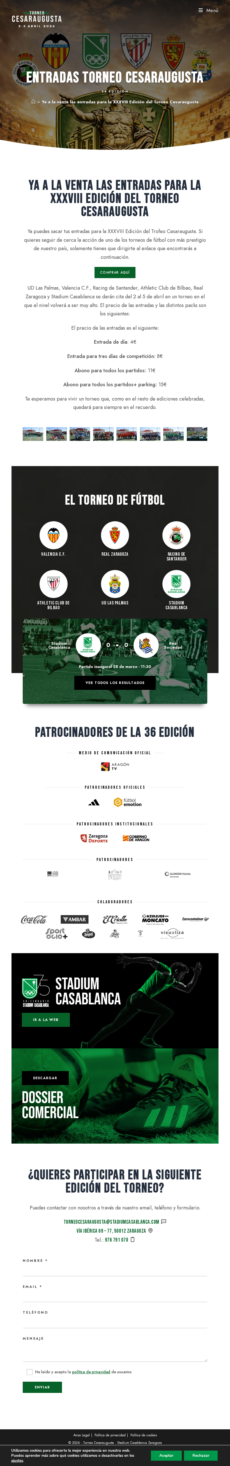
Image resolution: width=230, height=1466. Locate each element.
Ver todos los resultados (115, 682)
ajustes (17, 1460)
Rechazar (200, 1455)
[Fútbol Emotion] (128, 802)
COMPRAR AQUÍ (115, 272)
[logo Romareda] (177, 874)
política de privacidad (91, 1372)
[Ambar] (75, 919)
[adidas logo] (94, 802)
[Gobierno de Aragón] (136, 838)
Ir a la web (46, 1019)
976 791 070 (116, 1240)
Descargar (45, 1078)
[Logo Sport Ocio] (56, 933)
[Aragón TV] (115, 766)
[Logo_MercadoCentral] (115, 874)
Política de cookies (143, 1435)
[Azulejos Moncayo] (155, 919)
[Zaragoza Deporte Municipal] (94, 838)
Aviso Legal (81, 1435)
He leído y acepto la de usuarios (83, 1372)
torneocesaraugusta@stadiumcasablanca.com (111, 1222)
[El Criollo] (115, 919)
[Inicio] (33, 102)
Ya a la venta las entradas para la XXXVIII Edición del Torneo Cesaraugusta (120, 102)
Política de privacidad (110, 1435)
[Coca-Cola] (34, 919)
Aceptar (166, 1455)
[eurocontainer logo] (195, 919)
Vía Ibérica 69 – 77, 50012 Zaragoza (111, 1231)
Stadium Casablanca (88, 991)
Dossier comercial (50, 1105)
